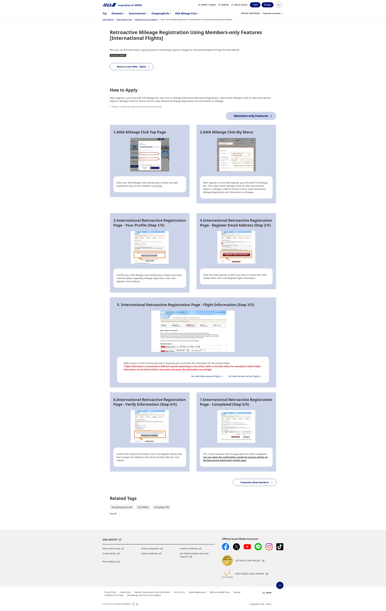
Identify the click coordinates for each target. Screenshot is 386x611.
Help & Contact (240, 4)
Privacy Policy (110, 592)
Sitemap (236, 592)
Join (256, 4)
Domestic (117, 13)
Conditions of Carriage (113, 595)
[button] (279, 5)
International (137, 13)
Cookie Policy (125, 592)
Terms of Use (179, 592)
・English (209, 4)
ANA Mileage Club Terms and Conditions (144, 595)
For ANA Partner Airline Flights (244, 376)
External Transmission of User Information (152, 592)
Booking (225, 4)
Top (105, 13)
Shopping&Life (160, 13)
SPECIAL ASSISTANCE (250, 13)
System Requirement (197, 592)
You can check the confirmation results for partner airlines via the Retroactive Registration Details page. (235, 459)
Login (268, 4)
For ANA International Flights (206, 376)
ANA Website (108, 19)
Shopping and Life (122, 507)
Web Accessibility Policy (220, 592)
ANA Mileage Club (185, 13)
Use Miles (143, 507)
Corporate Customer (271, 13)
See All (113, 513)
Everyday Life (161, 507)
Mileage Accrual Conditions (146, 19)
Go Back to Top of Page (279, 585)
